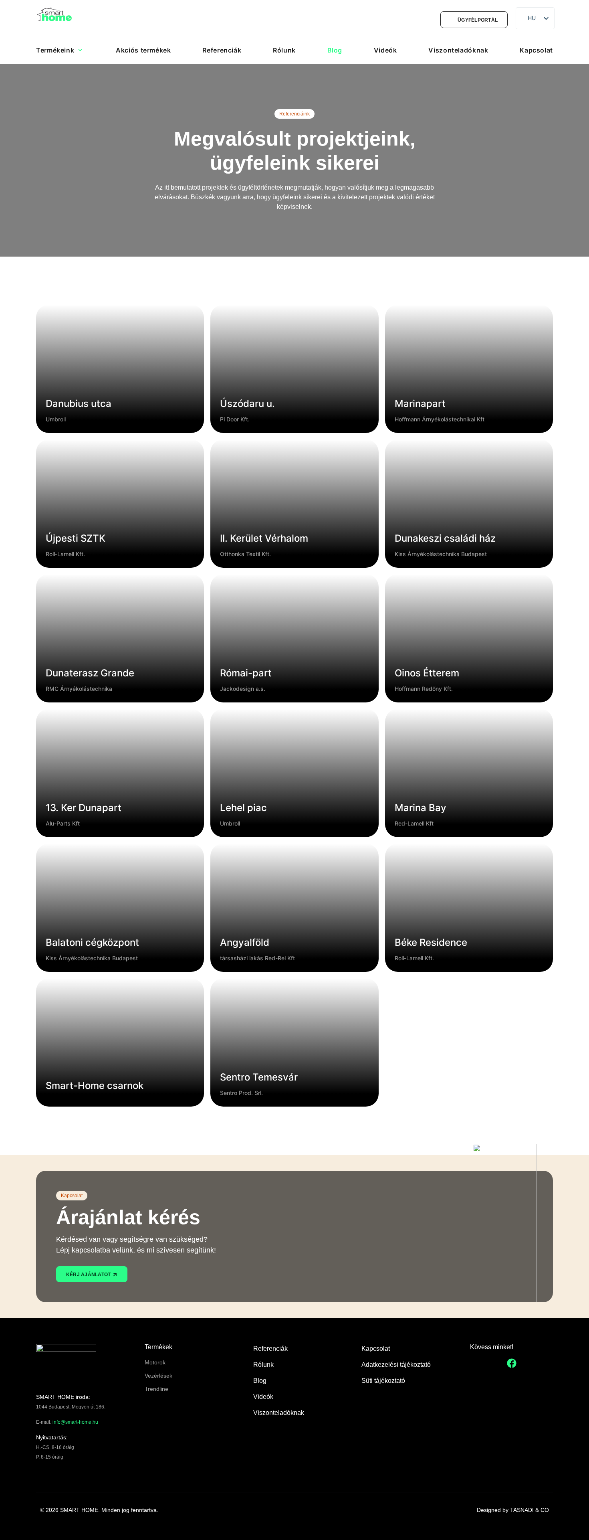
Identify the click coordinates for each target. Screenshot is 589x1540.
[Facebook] (511, 1363)
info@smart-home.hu (75, 1422)
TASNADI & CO (529, 1510)
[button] (62, 50)
